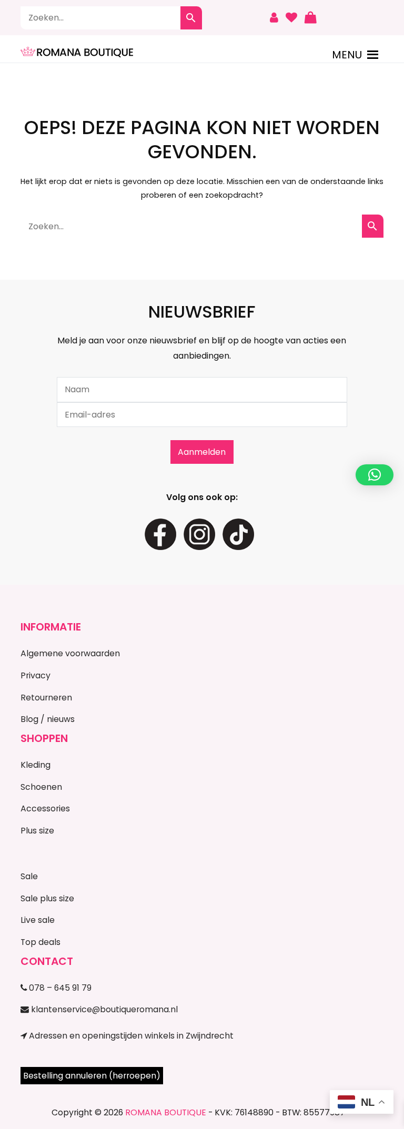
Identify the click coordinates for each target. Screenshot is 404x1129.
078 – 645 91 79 (59, 988)
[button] (347, 55)
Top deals (40, 942)
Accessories (45, 808)
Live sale (38, 920)
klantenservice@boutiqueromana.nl (103, 1009)
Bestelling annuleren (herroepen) (91, 1076)
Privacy (35, 675)
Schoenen (41, 787)
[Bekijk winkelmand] (310, 17)
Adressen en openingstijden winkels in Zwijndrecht (130, 1036)
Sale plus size (47, 898)
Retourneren (46, 697)
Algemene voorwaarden (70, 653)
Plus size (37, 831)
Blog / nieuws (48, 719)
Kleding (35, 765)
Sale (29, 876)
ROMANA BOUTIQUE (165, 1112)
